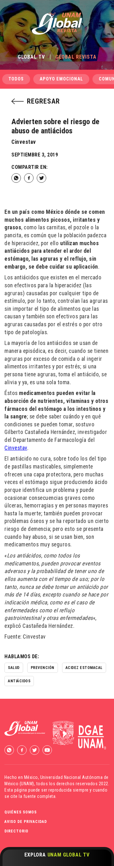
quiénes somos (20, 812)
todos (16, 79)
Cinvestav (15, 448)
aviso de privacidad (25, 821)
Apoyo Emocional (61, 79)
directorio (16, 831)
